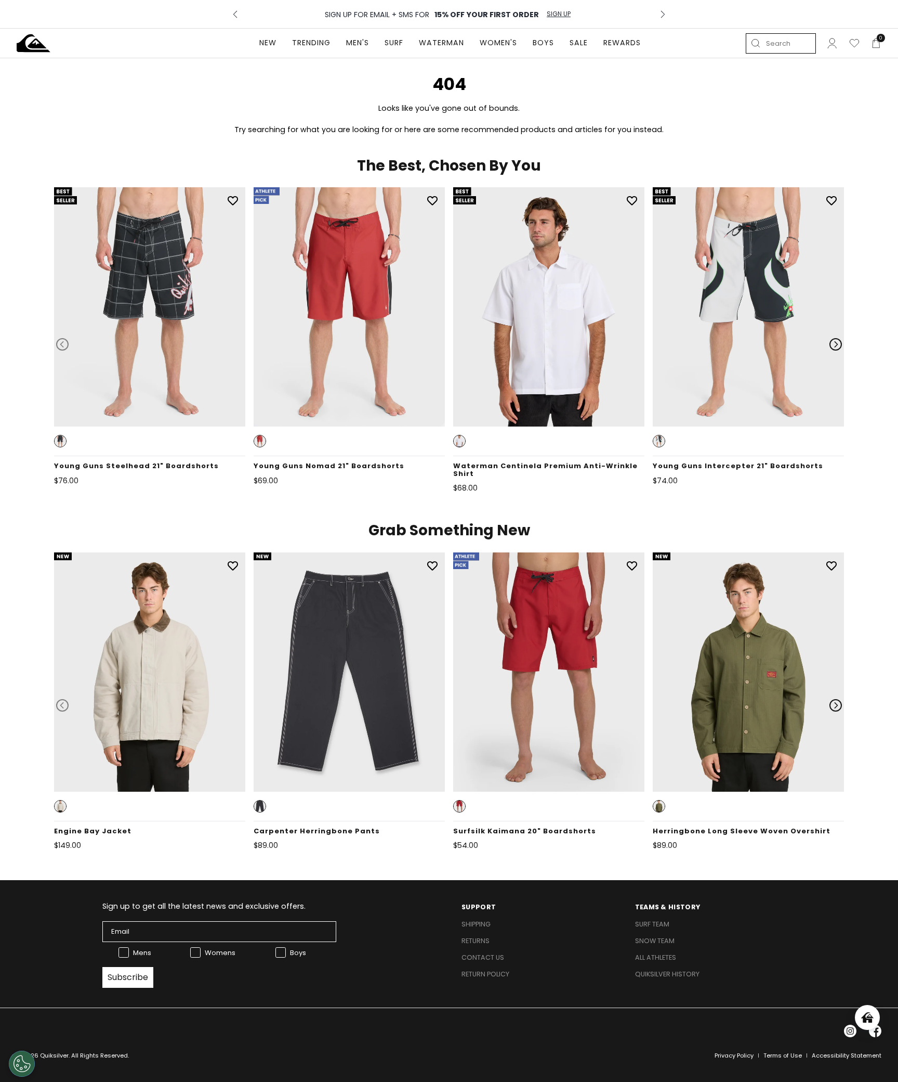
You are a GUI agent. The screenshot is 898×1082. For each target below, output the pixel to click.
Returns (475, 940)
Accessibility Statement (846, 1055)
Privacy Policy (734, 1055)
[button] (60, 441)
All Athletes (655, 957)
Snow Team (655, 940)
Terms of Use (782, 1055)
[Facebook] (875, 1031)
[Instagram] (850, 1031)
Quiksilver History (667, 974)
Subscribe (128, 977)
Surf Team (652, 924)
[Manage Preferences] (22, 1064)
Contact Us (482, 957)
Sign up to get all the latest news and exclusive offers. (204, 906)
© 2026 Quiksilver (43, 1055)
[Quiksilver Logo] (33, 43)
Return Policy (485, 974)
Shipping (476, 924)
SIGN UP (559, 14)
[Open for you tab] (867, 1017)
